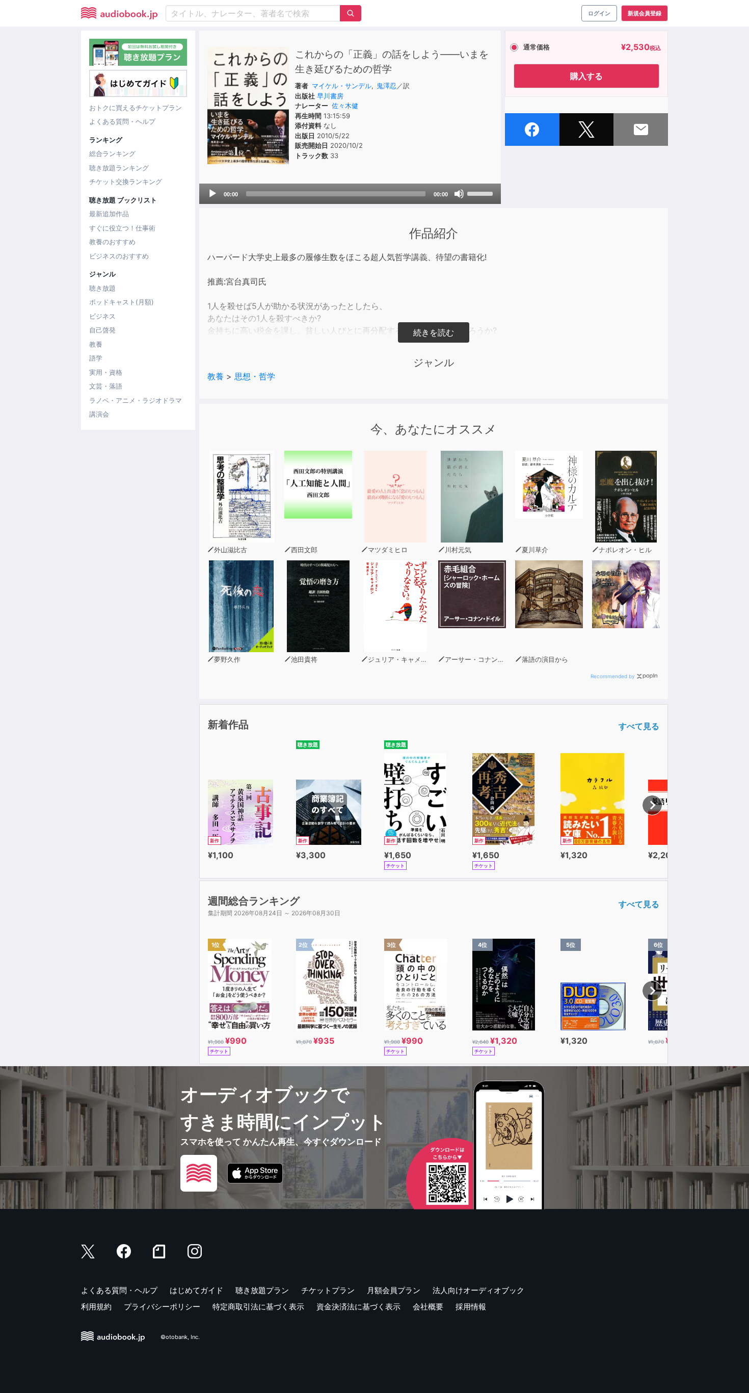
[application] (350, 194)
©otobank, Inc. (180, 1337)
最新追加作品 (109, 214)
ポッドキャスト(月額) (121, 302)
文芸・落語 (105, 386)
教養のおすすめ (112, 242)
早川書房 (330, 96)
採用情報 (471, 1306)
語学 (95, 358)
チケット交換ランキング (125, 181)
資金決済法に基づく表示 (358, 1306)
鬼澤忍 (386, 86)
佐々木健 (345, 105)
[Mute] (459, 194)
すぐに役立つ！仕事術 (122, 228)
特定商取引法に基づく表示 (258, 1306)
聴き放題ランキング (119, 168)
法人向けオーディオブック (478, 1290)
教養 (95, 344)
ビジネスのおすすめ (119, 256)
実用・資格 (105, 372)
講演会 (99, 414)
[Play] (212, 194)
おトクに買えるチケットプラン (135, 108)
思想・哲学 (254, 376)
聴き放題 (102, 288)
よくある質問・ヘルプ (122, 121)
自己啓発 (102, 330)
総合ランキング (112, 153)
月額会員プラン (393, 1290)
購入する (586, 76)
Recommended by (613, 676)
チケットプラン (328, 1290)
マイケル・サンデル (341, 86)
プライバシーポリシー (162, 1306)
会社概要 (428, 1306)
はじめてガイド (196, 1290)
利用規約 (96, 1306)
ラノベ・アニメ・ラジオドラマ (135, 400)
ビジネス (102, 316)
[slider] (481, 193)
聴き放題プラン (262, 1290)
